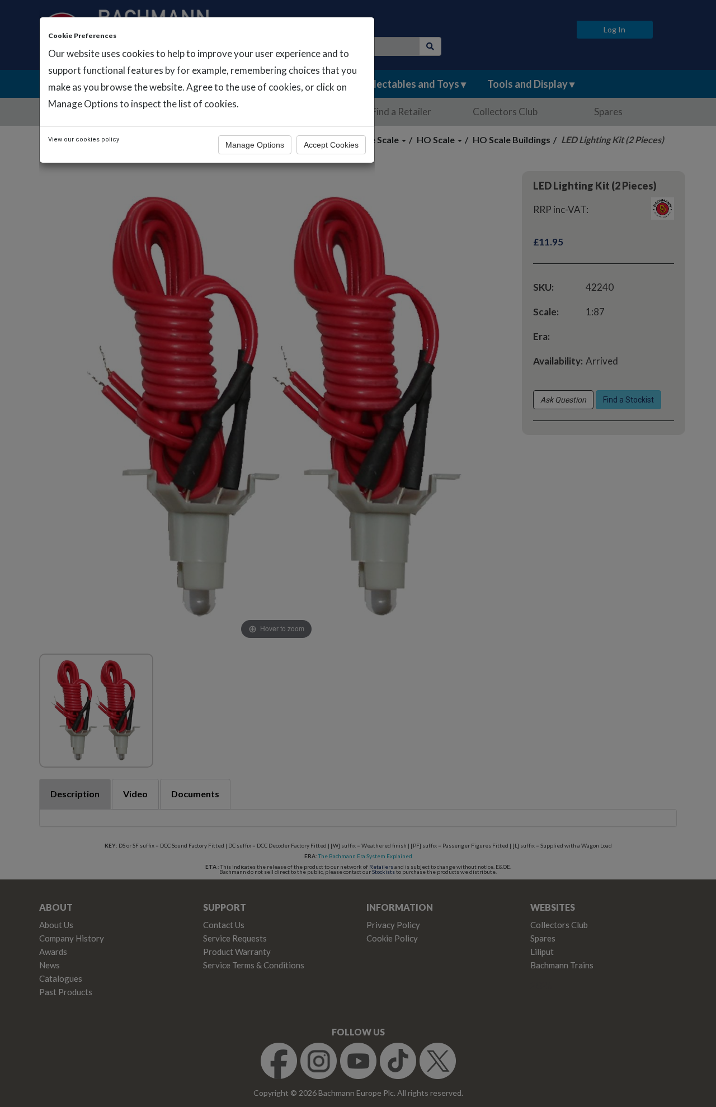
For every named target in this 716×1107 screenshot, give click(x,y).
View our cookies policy (83, 139)
